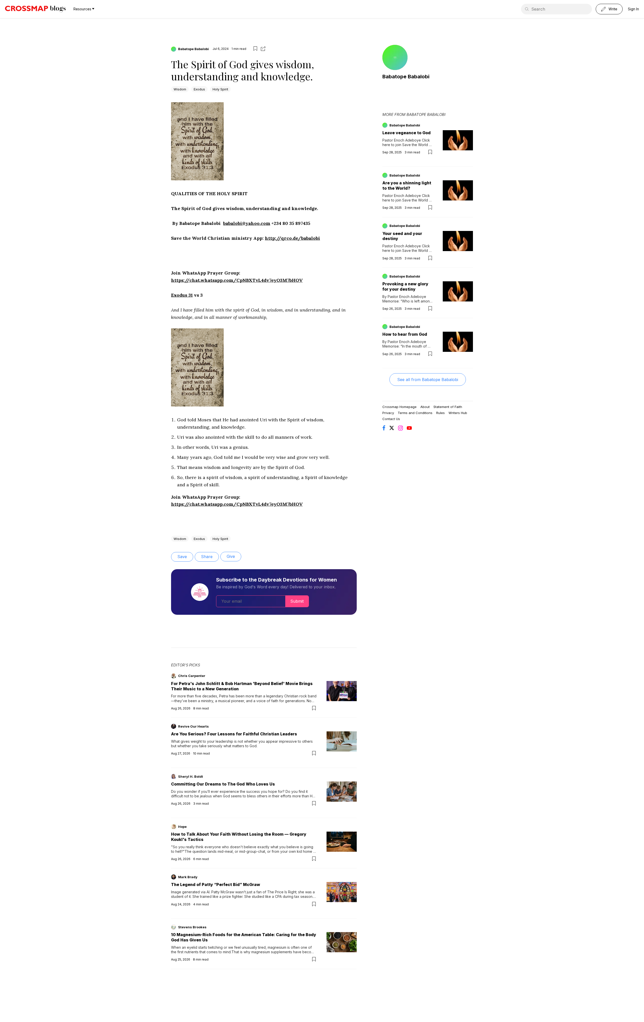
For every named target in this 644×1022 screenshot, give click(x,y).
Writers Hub (458, 413)
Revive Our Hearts (193, 726)
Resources (82, 9)
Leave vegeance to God (406, 132)
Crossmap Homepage (399, 407)
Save (182, 556)
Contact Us (391, 419)
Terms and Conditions (415, 413)
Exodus (199, 89)
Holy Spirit (220, 89)
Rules (440, 413)
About (425, 407)
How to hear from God (404, 334)
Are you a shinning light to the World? (406, 185)
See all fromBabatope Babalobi (427, 379)
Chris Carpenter (191, 676)
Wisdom (180, 89)
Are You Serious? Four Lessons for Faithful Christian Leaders (234, 733)
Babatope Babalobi (193, 49)
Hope (182, 827)
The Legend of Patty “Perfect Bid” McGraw (215, 884)
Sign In (633, 9)
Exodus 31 (182, 295)
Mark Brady (187, 877)
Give (231, 556)
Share (207, 556)
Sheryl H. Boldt (190, 776)
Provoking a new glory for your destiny (405, 286)
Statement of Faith (447, 407)
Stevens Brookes (192, 927)
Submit (297, 601)
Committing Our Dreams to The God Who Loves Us (223, 784)
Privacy (388, 413)
